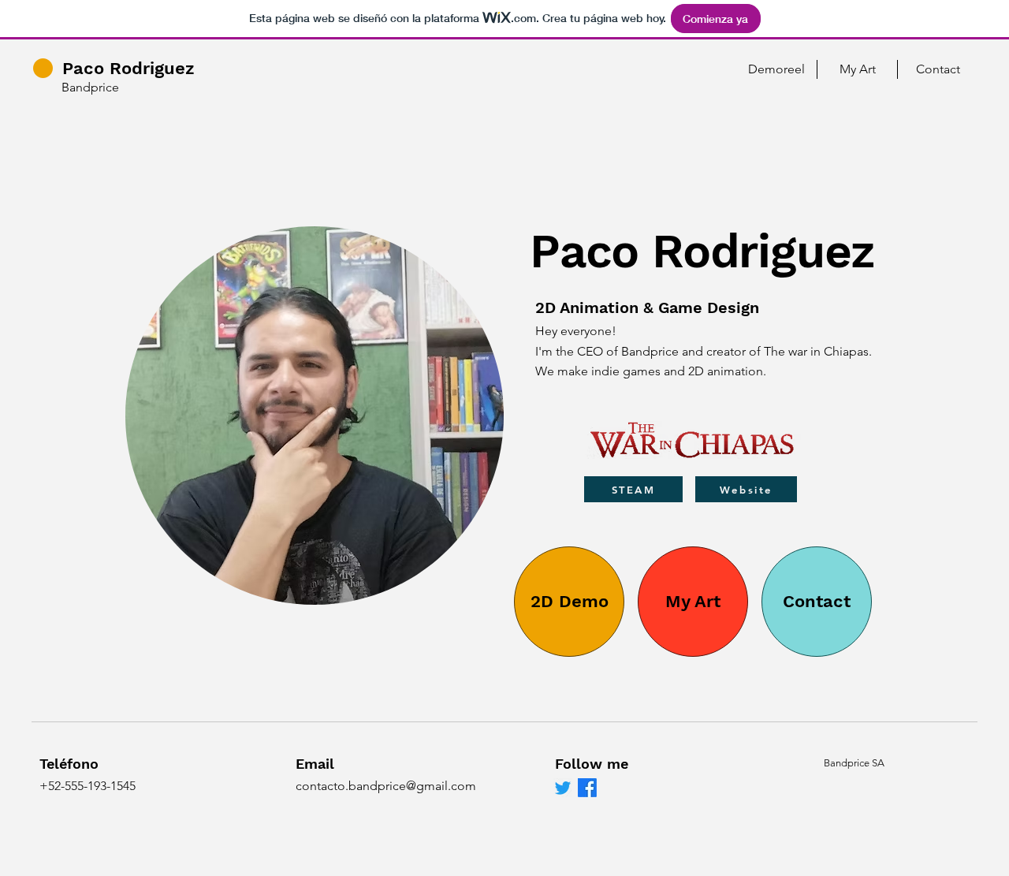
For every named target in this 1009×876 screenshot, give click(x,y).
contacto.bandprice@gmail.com (386, 785)
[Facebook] (587, 787)
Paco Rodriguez (128, 68)
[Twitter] (562, 787)
